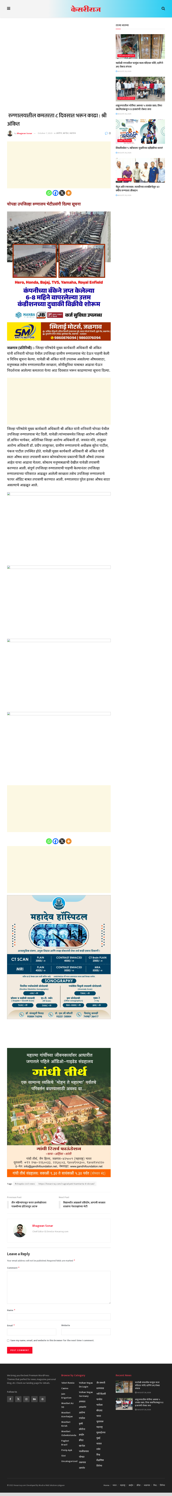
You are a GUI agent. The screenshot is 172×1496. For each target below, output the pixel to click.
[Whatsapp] (49, 193)
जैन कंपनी (100, 1383)
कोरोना (82, 1429)
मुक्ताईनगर (100, 1433)
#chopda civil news (25, 1184)
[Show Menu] (8, 8)
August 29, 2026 (124, 71)
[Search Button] (163, 8)
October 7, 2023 (45, 133)
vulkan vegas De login (86, 1385)
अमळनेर (82, 1407)
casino (64, 1388)
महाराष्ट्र (99, 1427)
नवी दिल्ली (101, 1394)
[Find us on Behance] (34, 1399)
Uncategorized (126, 55)
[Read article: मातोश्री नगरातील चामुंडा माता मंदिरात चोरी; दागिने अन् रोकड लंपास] (140, 46)
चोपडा (81, 1457)
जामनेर (82, 1468)
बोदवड (99, 1410)
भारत (98, 1416)
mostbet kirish (65, 1424)
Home (106, 1485)
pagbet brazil (65, 1443)
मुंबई (98, 1438)
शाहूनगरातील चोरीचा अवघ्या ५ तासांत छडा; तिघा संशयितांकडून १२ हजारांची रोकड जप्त (139, 107)
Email (11, 1325)
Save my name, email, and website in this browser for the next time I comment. (52, 1340)
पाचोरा (99, 1399)
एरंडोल (82, 1418)
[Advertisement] (59, 47)
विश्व (98, 1455)
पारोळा (99, 1405)
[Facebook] (55, 193)
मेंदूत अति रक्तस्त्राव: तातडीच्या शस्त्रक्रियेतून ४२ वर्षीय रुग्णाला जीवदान (137, 189)
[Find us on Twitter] (18, 1399)
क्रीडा (81, 1440)
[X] (62, 193)
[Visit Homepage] (86, 8)
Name (11, 1310)
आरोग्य (59, 133)
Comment (13, 1268)
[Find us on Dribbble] (42, 1399)
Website (65, 1325)
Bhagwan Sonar (24, 133)
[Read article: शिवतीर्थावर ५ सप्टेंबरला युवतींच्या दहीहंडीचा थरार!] (140, 131)
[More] (69, 193)
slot (63, 1456)
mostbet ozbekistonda (68, 1433)
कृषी (81, 1424)
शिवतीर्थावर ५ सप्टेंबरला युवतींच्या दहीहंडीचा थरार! (139, 148)
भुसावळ (99, 1421)
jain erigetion (66, 1396)
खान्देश (66, 133)
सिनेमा (99, 1466)
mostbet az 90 (67, 1405)
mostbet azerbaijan (67, 1414)
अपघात (82, 1402)
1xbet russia (124, 140)
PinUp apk (66, 1450)
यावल (99, 1444)
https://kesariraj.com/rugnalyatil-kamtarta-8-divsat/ (67, 1184)
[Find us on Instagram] (26, 1399)
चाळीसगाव (84, 1451)
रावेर (98, 1449)
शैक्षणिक (100, 1460)
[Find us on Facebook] (10, 1399)
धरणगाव (100, 1388)
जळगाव (72, 133)
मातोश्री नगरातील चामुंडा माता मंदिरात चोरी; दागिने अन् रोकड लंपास (139, 65)
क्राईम (81, 1435)
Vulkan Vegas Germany (86, 1394)
